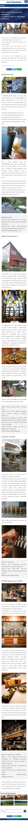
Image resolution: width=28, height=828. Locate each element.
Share (9, 69)
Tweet (14, 69)
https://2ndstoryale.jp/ (13, 575)
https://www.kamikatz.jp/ (13, 431)
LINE (20, 69)
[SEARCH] (25, 811)
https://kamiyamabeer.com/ (13, 230)
